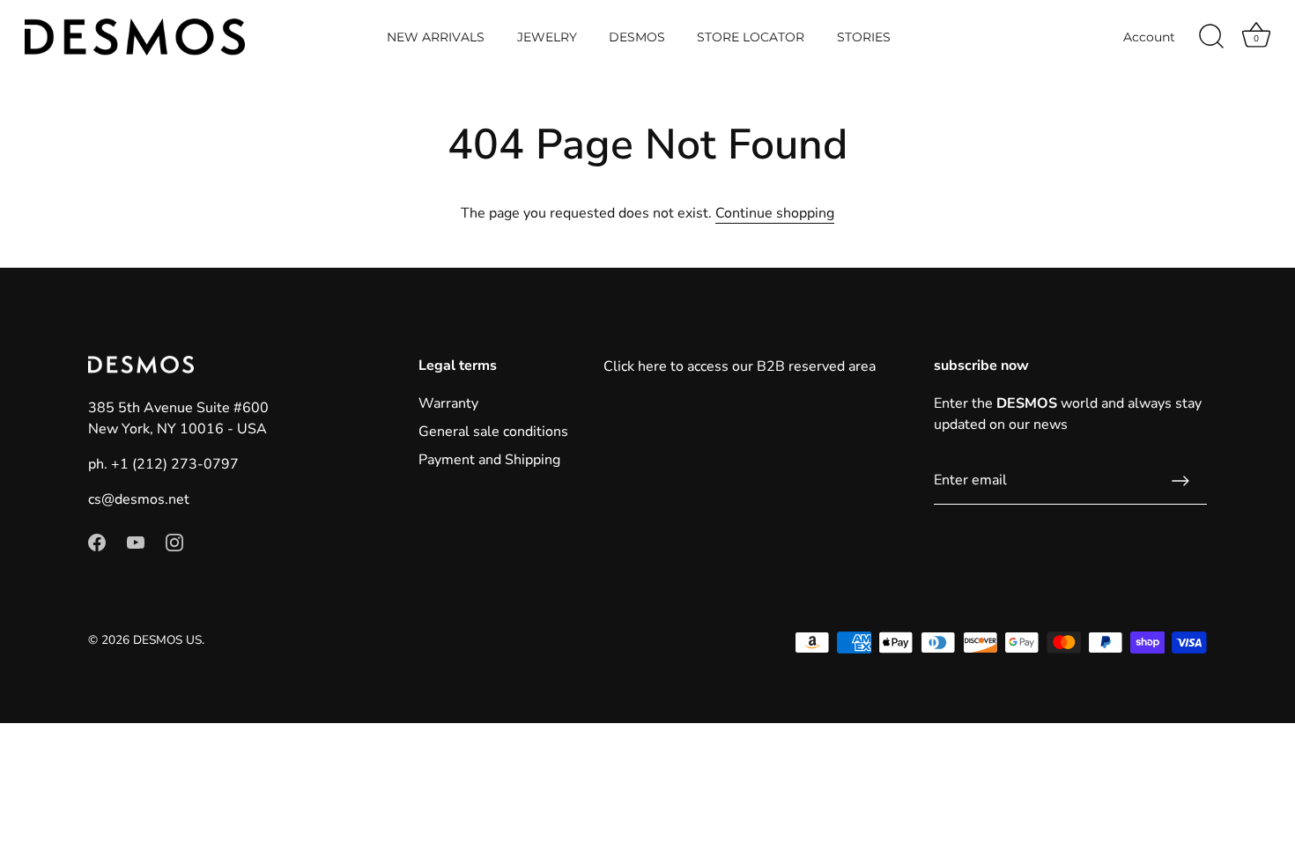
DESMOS (637, 37)
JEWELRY (547, 37)
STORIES (864, 37)
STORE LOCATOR (750, 37)
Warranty (448, 403)
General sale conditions (493, 431)
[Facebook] (97, 541)
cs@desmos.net (138, 499)
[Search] (1211, 37)
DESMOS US (167, 640)
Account (1149, 37)
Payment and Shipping (489, 459)
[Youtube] (135, 541)
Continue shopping (774, 213)
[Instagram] (174, 541)
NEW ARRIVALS (436, 37)
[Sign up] (1180, 481)
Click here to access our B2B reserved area (739, 366)
